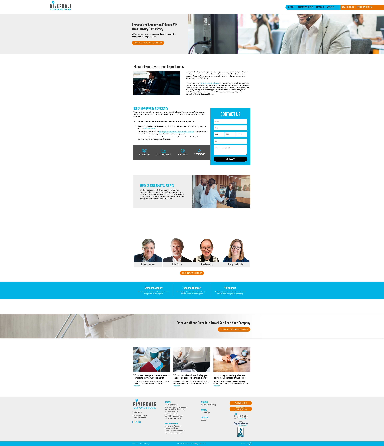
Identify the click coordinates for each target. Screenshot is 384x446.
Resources (320, 7)
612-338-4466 (138, 412)
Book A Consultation (364, 7)
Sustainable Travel (171, 413)
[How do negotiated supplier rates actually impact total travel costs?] (232, 367)
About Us (330, 7)
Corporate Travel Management (176, 407)
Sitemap (135, 444)
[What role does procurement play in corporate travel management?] (152, 367)
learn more (139, 267)
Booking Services (171, 404)
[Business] (60, 11)
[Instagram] (139, 422)
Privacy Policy (144, 444)
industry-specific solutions (210, 83)
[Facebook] (133, 422)
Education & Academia (173, 426)
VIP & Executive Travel (173, 418)
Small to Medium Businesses (175, 430)
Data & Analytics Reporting (174, 409)
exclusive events (149, 128)
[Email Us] (159, 264)
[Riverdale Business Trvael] (144, 408)
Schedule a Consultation (241, 409)
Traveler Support (348, 7)
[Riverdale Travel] (241, 420)
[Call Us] (156, 264)
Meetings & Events (171, 411)
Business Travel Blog (208, 404)
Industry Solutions (305, 7)
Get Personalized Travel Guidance (148, 43)
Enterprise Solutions (172, 428)
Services (291, 7)
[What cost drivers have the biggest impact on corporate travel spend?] (192, 367)
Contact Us (204, 417)
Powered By (244, 444)
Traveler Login (241, 403)
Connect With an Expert (192, 273)
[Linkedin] (136, 422)
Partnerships (205, 412)
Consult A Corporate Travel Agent (234, 329)
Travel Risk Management (174, 416)
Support (204, 420)
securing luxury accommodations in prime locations (176, 131)
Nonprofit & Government (174, 433)
